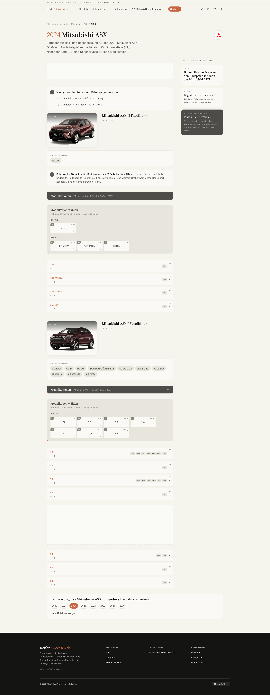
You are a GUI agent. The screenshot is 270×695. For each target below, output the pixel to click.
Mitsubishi (76, 24)
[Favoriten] (214, 9)
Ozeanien (56, 368)
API (107, 652)
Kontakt (195, 657)
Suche (173, 9)
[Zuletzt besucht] (208, 9)
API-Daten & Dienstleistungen (147, 9)
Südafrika (57, 374)
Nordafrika (143, 368)
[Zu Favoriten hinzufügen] (146, 115)
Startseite (51, 24)
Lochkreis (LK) (94, 47)
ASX (86, 24)
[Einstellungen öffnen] (220, 9)
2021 (102, 606)
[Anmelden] (202, 9)
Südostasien (74, 374)
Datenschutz (197, 662)
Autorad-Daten (100, 9)
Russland (159, 368)
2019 (122, 606)
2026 (54, 606)
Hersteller (84, 9)
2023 (83, 606)
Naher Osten (125, 368)
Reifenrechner (121, 9)
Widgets (110, 657)
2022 (93, 606)
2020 (112, 606)
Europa (55, 160)
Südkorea (91, 374)
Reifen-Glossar (114, 662)
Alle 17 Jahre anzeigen (64, 613)
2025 (64, 606)
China (69, 368)
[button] (110, 196)
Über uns (196, 652)
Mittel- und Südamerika (102, 368)
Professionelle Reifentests (162, 652)
